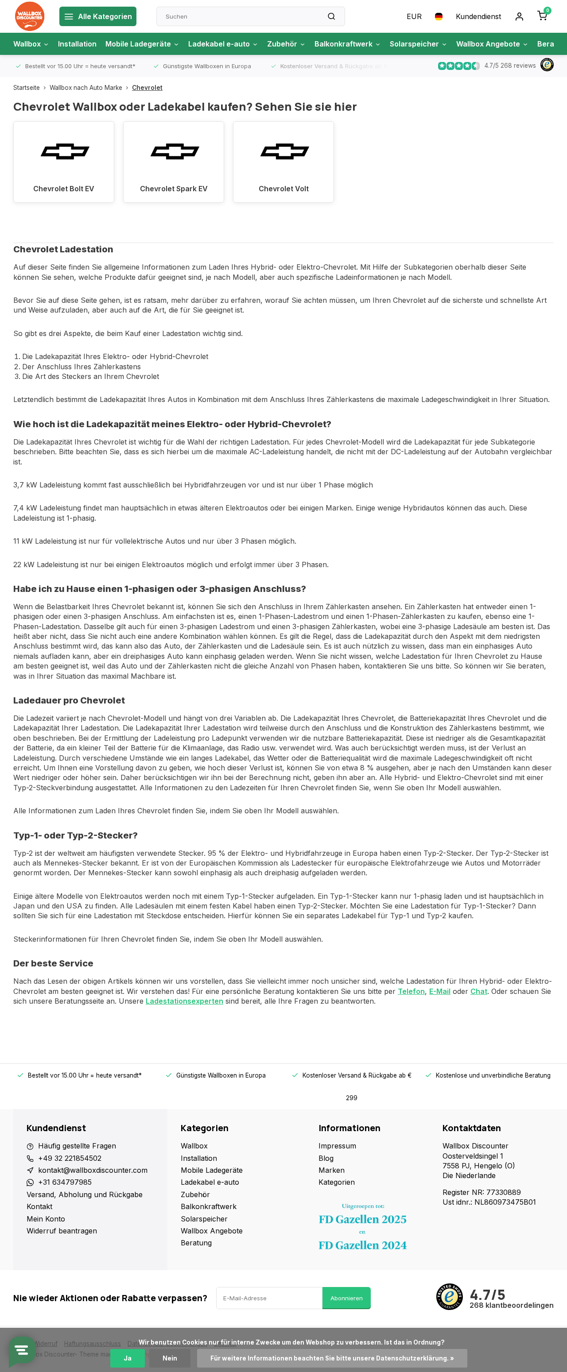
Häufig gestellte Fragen (77, 1145)
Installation (77, 43)
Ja (128, 1358)
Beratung (196, 1242)
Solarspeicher (414, 43)
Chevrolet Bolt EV (63, 188)
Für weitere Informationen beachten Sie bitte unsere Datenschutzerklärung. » (332, 1358)
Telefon (411, 991)
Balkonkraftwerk (344, 43)
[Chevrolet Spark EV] (174, 148)
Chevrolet (147, 87)
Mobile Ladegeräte (138, 43)
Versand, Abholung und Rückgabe (85, 1194)
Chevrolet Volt (284, 188)
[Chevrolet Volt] (283, 148)
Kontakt (39, 1206)
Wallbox (27, 43)
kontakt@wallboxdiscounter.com (93, 1170)
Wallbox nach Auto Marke (86, 87)
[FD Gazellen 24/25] (374, 1229)
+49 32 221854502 (69, 1158)
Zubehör (282, 43)
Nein (170, 1358)
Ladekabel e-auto (219, 43)
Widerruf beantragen (62, 1230)
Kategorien (336, 1182)
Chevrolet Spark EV (174, 188)
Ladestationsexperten (184, 1001)
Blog (326, 1158)
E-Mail (439, 991)
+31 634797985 (65, 1182)
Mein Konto (46, 1218)
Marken (331, 1170)
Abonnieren (346, 1298)
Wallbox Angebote (488, 43)
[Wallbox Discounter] (29, 16)
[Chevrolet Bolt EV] (64, 148)
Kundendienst (478, 16)
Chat (478, 991)
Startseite (26, 87)
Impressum (337, 1145)
